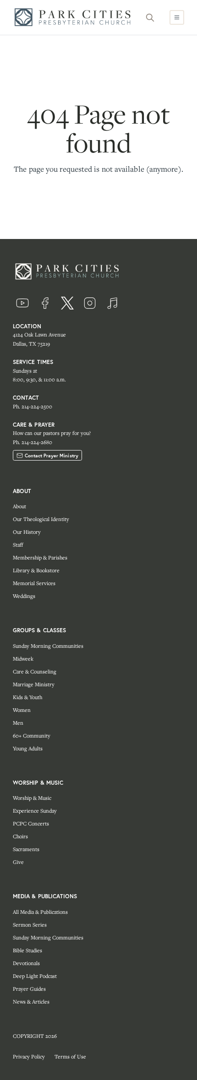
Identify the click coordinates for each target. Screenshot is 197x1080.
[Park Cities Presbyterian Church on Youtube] (22, 303)
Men (18, 722)
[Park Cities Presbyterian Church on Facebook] (45, 303)
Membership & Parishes (40, 557)
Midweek (23, 658)
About (19, 506)
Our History (27, 531)
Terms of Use (70, 1056)
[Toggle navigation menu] (177, 17)
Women (22, 709)
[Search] (150, 17)
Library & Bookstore (36, 570)
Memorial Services (34, 583)
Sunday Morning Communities (48, 645)
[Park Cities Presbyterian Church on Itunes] (112, 303)
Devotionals (26, 963)
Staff (18, 544)
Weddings (24, 595)
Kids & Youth (27, 697)
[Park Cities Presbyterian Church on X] (67, 303)
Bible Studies (27, 950)
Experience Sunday (35, 810)
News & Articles (31, 1001)
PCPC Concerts (31, 823)
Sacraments (26, 849)
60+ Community (31, 735)
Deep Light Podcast (35, 975)
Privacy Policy (29, 1056)
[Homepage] (75, 17)
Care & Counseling (34, 671)
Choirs (20, 836)
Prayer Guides (29, 988)
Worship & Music (32, 797)
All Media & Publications (40, 911)
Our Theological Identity (41, 519)
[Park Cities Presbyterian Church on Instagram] (89, 303)
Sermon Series (30, 924)
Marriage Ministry (34, 684)
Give (18, 861)
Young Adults (28, 748)
